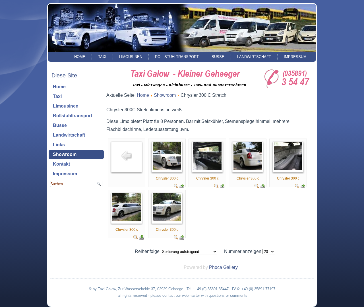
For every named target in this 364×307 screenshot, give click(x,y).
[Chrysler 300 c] (167, 168)
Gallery (230, 267)
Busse (218, 57)
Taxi (102, 57)
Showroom (64, 154)
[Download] (181, 186)
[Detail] (176, 186)
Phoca (215, 267)
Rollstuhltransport (177, 57)
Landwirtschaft (254, 57)
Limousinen (130, 57)
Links (59, 144)
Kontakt (61, 164)
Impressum (295, 57)
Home (79, 57)
